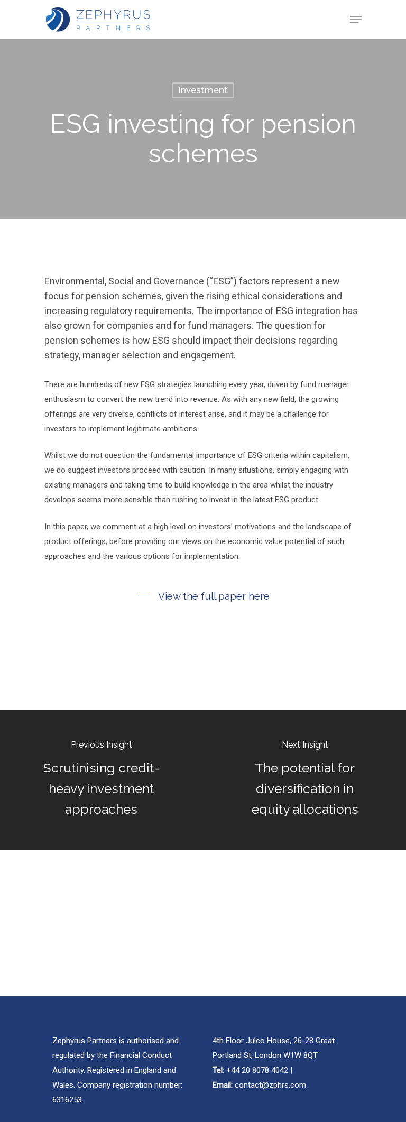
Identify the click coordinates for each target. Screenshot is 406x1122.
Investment (203, 90)
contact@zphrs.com (270, 1085)
